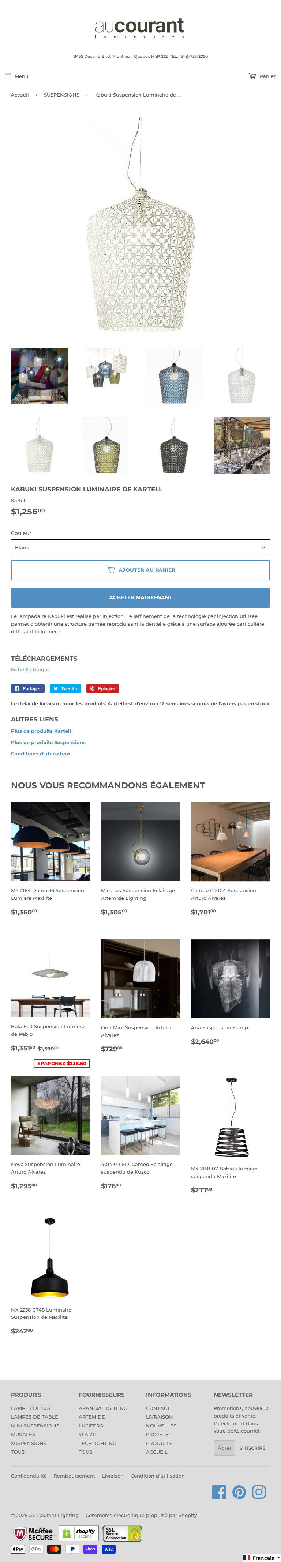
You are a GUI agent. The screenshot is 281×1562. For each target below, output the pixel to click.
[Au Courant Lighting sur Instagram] (259, 1496)
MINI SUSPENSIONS (35, 1426)
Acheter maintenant (140, 597)
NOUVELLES (161, 1426)
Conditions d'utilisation (40, 754)
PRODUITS (159, 1443)
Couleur (21, 533)
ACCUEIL (157, 1452)
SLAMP (87, 1434)
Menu (22, 76)
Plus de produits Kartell (41, 731)
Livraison (113, 1476)
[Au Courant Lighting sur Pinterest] (239, 1496)
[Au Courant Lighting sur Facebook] (219, 1496)
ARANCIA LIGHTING (103, 1408)
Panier (267, 76)
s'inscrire (252, 1448)
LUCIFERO (91, 1426)
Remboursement (74, 1476)
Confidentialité (29, 1476)
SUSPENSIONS (61, 95)
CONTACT (158, 1408)
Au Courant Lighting (54, 1515)
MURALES (23, 1434)
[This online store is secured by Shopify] (78, 1541)
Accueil (20, 95)
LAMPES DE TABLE (34, 1417)
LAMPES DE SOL (31, 1408)
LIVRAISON (159, 1417)
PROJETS (157, 1434)
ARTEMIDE (92, 1417)
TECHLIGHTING (97, 1443)
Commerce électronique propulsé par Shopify (141, 1515)
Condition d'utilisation (158, 1476)
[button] (262, 1558)
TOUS (18, 1452)
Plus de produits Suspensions (48, 742)
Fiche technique (30, 669)
